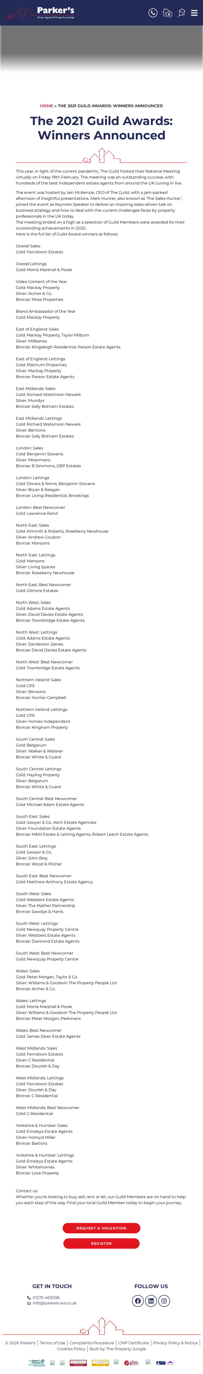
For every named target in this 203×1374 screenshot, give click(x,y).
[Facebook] (138, 1301)
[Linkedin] (151, 1301)
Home (46, 106)
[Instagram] (164, 1301)
